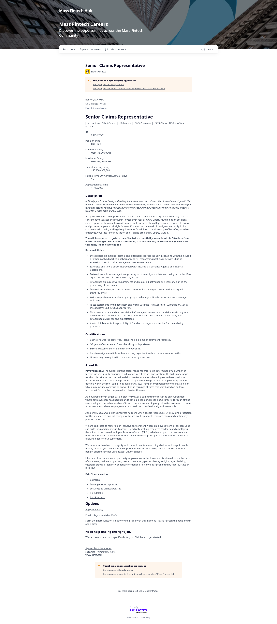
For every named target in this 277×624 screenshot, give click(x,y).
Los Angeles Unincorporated (105, 488)
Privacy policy (132, 617)
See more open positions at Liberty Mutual (138, 591)
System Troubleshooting (98, 548)
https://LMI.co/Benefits (130, 451)
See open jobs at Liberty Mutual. (108, 84)
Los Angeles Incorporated (104, 484)
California (95, 479)
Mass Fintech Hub (75, 10)
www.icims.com (93, 554)
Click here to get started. (148, 537)
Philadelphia (96, 493)
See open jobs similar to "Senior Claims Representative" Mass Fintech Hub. (129, 88)
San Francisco (97, 497)
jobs (69, 49)
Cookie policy (145, 617)
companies (90, 49)
